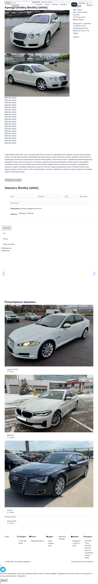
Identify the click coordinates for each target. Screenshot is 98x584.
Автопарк (39, 4)
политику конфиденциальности (31, 208)
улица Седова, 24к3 (51, 543)
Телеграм (29, 213)
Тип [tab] (4, 233)
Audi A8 (9, 510)
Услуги (47, 4)
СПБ (74, 4)
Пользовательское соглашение (82, 561)
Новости (88, 550)
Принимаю (26, 208)
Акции (87, 557)
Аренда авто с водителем (82, 23)
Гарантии (88, 545)
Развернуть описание (13, 180)
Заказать (76, 37)
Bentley (80, 19)
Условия (55, 4)
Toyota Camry (11, 521)
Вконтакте (62, 536)
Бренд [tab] (5, 239)
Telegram (62, 539)
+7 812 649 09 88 (81, 4)
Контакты (63, 4)
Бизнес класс (81, 17)
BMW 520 (10, 435)
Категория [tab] (6, 228)
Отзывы (87, 555)
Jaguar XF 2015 (12, 369)
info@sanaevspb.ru (37, 541)
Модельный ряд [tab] (8, 244)
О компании (89, 553)
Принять (4, 580)
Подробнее (22, 576)
